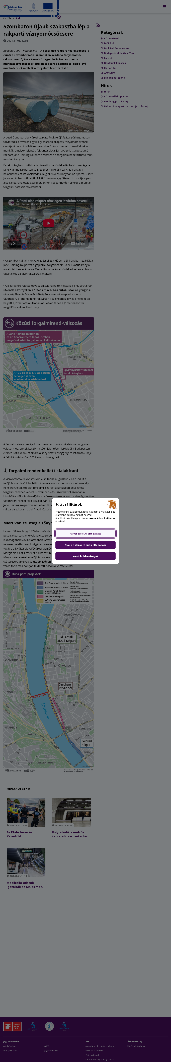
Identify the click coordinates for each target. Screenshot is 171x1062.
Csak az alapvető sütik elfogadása (85, 545)
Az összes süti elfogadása (86, 533)
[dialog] (85, 531)
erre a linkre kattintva (102, 518)
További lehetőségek (85, 556)
